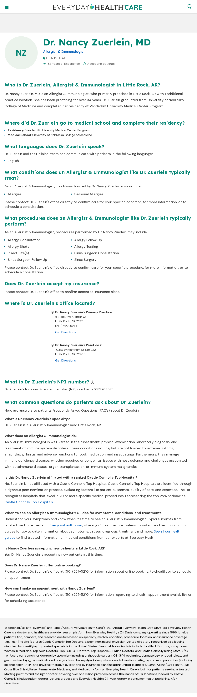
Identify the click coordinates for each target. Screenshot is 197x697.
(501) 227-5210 (76, 571)
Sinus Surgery (85, 259)
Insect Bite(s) (18, 253)
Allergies (14, 194)
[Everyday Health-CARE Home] (97, 7)
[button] (189, 6)
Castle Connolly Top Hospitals (29, 502)
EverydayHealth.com (65, 525)
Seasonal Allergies (88, 194)
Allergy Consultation (24, 240)
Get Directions (65, 332)
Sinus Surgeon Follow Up (27, 259)
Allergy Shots (18, 246)
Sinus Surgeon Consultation (96, 253)
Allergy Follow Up (88, 240)
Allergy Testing (86, 246)
